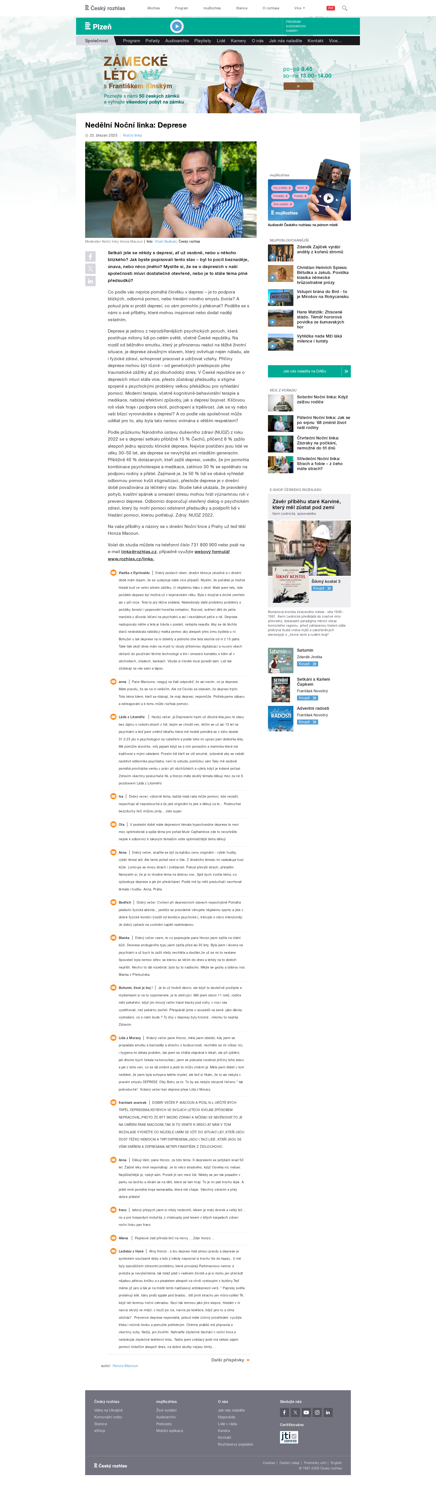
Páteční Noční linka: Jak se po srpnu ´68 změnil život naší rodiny (323, 422)
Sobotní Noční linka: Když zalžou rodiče (322, 399)
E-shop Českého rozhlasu (296, 490)
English (336, 1463)
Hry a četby (280, 188)
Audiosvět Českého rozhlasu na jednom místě (303, 225)
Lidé (221, 40)
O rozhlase (271, 8)
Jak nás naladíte (285, 40)
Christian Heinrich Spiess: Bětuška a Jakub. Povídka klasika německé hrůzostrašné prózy (323, 275)
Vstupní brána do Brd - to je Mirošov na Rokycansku (323, 294)
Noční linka (132, 135)
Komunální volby (108, 1417)
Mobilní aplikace (169, 1431)
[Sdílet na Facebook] (90, 256)
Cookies (269, 1463)
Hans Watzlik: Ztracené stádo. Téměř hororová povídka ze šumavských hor (320, 319)
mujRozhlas (212, 8)
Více (335, 40)
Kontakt (316, 40)
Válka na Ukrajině (108, 1410)
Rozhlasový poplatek (235, 1444)
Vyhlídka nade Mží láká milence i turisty (319, 338)
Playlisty (202, 40)
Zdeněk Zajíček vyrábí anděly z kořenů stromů (320, 249)
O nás (258, 40)
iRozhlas (153, 8)
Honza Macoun (125, 1366)
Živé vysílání (280, 204)
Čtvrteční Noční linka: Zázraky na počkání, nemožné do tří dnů (318, 443)
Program (181, 8)
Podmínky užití (315, 1463)
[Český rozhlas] (105, 8)
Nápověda (226, 1417)
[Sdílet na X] (90, 269)
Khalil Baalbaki (166, 241)
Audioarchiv (296, 26)
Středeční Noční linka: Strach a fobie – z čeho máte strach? (320, 463)
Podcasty (164, 1424)
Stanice (242, 8)
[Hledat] (345, 8)
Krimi (300, 188)
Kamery (292, 30)
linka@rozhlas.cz (139, 551)
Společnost (96, 40)
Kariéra (224, 1431)
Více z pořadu (283, 390)
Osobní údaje (290, 1463)
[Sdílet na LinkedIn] (90, 281)
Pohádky (278, 196)
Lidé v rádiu (228, 1424)
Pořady (153, 40)
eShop (99, 1431)
